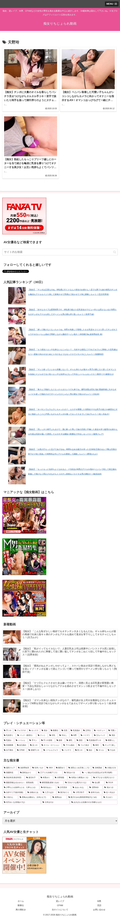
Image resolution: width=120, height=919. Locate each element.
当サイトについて (60, 909)
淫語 (99, 905)
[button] (114, 252)
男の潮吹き (21, 909)
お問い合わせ (99, 909)
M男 (99, 901)
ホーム (21, 901)
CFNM (60, 905)
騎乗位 (21, 905)
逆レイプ (60, 901)
